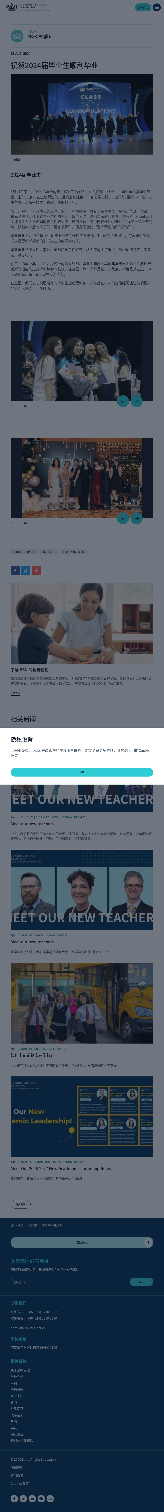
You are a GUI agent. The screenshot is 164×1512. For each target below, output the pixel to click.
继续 (82, 772)
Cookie (144, 750)
